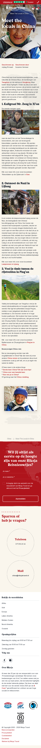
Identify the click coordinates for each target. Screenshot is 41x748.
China (4, 13)
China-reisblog (23, 377)
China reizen (12, 358)
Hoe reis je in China (10, 375)
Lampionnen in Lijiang (10, 264)
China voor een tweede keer (14, 372)
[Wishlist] (33, 8)
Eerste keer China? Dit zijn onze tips (17, 370)
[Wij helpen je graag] (38, 2)
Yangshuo (6, 82)
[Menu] (3, 8)
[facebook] (4, 660)
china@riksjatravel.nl (20, 575)
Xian (28, 174)
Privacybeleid (24, 488)
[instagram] (10, 660)
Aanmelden (20, 499)
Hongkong (26, 82)
